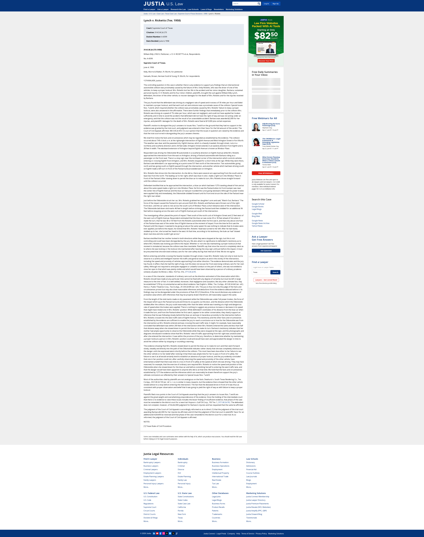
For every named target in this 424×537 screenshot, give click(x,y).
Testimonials (251, 518)
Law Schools (193, 9)
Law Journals (251, 476)
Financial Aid (251, 469)
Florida (180, 510)
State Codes (183, 500)
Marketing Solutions (234, 9)
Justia (146, 14)
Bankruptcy (182, 462)
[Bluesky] (170, 533)
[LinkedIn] (154, 533)
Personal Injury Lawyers (154, 483)
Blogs (248, 480)
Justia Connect (209, 534)
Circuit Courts (149, 510)
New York (182, 514)
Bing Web (256, 216)
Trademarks (217, 514)
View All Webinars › (266, 173)
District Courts (150, 514)
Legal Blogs (257, 209)
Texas (180, 518)
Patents (215, 510)
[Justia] (154, 4)
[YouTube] (157, 533)
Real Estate (216, 480)
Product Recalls (218, 507)
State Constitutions (186, 496)
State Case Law (184, 503)
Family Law (182, 480)
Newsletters (219, 9)
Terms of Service (247, 534)
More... (146, 487)
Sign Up (276, 4)
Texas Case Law (171, 14)
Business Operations (220, 466)
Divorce (181, 469)
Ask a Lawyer (163, 9)
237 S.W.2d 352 (224, 402)
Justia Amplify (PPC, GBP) (256, 510)
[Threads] (167, 533)
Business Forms (218, 503)
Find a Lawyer (149, 9)
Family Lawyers (150, 480)
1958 (205, 14)
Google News (257, 220)
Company (231, 534)
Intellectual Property (220, 473)
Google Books (258, 206)
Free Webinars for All (264, 118)
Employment (217, 469)
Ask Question (266, 250)
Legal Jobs (216, 496)
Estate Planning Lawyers (154, 476)
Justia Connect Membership (257, 496)
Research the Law (178, 9)
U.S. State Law (185, 493)
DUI (179, 473)
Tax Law (215, 483)
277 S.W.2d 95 (190, 272)
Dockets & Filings (151, 518)
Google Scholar (258, 204)
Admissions (251, 466)
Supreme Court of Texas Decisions (190, 14)
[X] (173, 533)
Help (238, 534)
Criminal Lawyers (151, 469)
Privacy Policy (261, 534)
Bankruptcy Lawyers (152, 462)
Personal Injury (184, 483)
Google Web (257, 213)
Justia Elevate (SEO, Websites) (258, 507)
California (182, 507)
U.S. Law (152, 14)
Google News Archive (260, 223)
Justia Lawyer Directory (255, 500)
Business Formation (220, 462)
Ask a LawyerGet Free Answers (262, 238)
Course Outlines (253, 473)
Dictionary (250, 462)
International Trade (220, 476)
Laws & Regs (206, 9)
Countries (216, 518)
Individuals (183, 459)
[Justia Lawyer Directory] (176, 533)
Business (216, 459)
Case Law (160, 14)
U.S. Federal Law (151, 493)
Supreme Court (150, 507)
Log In (266, 4)
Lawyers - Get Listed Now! (266, 280)
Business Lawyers (151, 466)
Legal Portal (221, 534)
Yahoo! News (257, 226)
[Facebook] (160, 533)
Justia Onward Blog (254, 514)
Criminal (181, 466)
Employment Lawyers (152, 473)
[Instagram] (163, 533)
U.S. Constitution (150, 496)
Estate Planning (184, 476)
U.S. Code (147, 500)
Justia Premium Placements (257, 503)
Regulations (148, 503)
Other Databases (220, 493)
